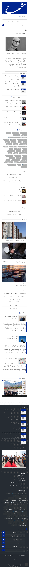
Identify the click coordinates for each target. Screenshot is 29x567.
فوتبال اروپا (12, 158)
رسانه (11, 149)
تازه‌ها (19, 97)
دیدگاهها (14, 97)
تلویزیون (7, 142)
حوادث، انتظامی (14, 146)
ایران (20, 142)
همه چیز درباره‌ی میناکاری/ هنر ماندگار (18, 485)
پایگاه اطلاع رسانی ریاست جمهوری (9, 555)
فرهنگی (24, 158)
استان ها (11, 137)
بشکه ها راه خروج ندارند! (21, 285)
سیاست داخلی (23, 153)
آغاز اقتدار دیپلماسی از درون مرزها (13, 89)
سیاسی (16, 153)
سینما (10, 153)
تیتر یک (16, 144)
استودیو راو (12, 566)
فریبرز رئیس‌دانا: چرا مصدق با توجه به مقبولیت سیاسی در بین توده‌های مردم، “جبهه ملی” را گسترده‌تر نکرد (13, 102)
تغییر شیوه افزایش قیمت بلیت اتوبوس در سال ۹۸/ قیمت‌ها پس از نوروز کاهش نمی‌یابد (12, 124)
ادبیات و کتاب (17, 135)
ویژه (19, 164)
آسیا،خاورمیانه (15, 133)
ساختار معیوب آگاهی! (14, 308)
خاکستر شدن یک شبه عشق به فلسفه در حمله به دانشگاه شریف (14, 181)
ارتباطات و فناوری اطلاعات (21, 137)
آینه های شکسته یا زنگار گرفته (12, 358)
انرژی (25, 142)
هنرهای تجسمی (9, 162)
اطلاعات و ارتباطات (22, 139)
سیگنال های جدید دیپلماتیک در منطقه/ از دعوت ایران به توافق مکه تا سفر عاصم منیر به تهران (11, 83)
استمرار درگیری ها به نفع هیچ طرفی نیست (14, 177)
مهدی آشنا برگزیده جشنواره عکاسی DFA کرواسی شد (16, 54)
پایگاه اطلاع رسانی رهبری (21, 555)
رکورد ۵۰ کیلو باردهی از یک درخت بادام (18, 483)
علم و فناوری (18, 155)
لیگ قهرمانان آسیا (16, 160)
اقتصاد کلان (13, 139)
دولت (25, 149)
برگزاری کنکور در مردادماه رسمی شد (14, 174)
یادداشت (24, 167)
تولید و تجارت (23, 144)
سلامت (19, 151)
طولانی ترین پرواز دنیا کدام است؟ (14, 214)
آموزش (9, 133)
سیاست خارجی (11, 151)
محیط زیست (23, 162)
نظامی (16, 162)
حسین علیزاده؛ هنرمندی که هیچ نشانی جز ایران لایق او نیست (11, 317)
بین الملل (14, 142)
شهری (25, 155)
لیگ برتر (24, 160)
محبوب (23, 97)
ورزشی (24, 164)
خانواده (6, 146)
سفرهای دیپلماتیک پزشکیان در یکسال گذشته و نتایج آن (14, 293)
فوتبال (19, 158)
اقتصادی (6, 139)
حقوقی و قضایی (23, 146)
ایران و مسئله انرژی (14, 305)
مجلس (8, 160)
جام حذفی (9, 144)
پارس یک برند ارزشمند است (14, 211)
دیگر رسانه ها (18, 149)
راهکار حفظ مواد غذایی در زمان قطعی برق (12, 195)
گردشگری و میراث (12, 164)
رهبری (25, 151)
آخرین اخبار (24, 133)
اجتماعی (24, 135)
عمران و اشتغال (9, 155)
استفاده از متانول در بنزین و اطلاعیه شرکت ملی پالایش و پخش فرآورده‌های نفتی (12, 417)
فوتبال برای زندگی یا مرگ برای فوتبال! (13, 106)
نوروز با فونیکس (22, 480)
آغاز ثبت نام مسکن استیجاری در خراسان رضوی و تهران (15, 240)
